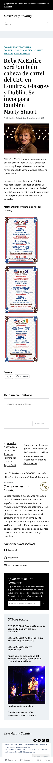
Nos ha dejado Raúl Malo (20, 706)
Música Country (33, 50)
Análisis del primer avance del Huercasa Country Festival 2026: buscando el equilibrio (25, 659)
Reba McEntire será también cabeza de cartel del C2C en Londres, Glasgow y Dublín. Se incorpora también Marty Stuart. (26, 85)
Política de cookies (28, 752)
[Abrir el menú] (5, 34)
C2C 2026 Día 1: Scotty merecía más (20, 648)
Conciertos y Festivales (17, 47)
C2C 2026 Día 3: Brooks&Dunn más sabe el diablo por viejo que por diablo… (26, 629)
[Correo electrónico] (47, 740)
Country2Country (14, 50)
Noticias (8, 53)
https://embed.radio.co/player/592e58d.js (26, 477)
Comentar (39, 423)
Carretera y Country (18, 16)
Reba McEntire (22, 53)
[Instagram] (39, 740)
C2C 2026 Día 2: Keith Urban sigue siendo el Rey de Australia (25, 639)
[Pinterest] (35, 740)
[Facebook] (43, 740)
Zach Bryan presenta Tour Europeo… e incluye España (22, 713)
